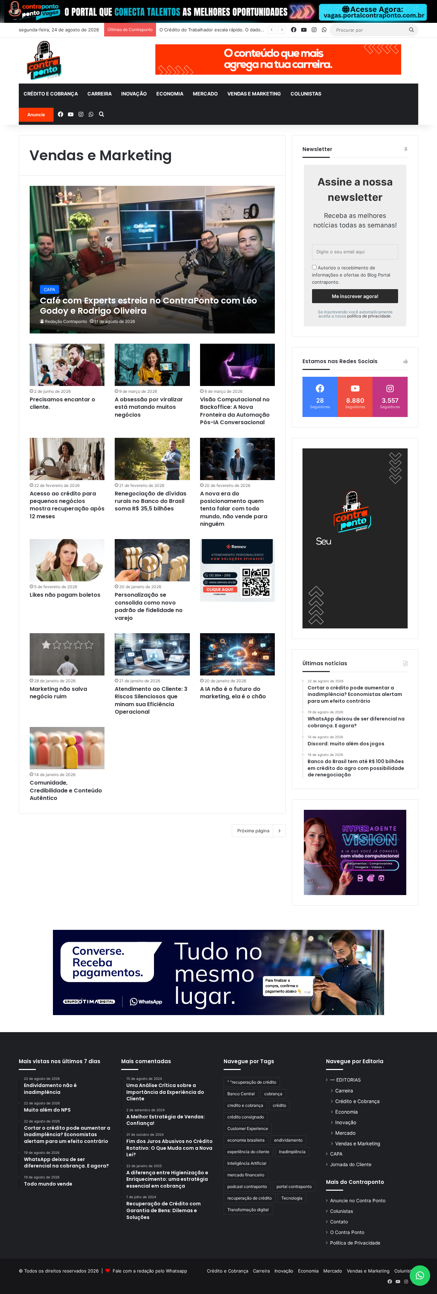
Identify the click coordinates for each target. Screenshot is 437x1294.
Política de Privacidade (355, 1243)
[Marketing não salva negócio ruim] (67, 654)
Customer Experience (247, 1128)
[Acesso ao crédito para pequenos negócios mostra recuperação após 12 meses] (67, 459)
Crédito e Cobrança (51, 93)
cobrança (273, 1093)
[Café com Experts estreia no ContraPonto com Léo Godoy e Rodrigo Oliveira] (152, 259)
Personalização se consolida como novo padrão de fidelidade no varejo (149, 606)
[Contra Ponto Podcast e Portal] (44, 60)
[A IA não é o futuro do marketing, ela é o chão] (237, 654)
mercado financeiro (245, 1174)
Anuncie (36, 114)
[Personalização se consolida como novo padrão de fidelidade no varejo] (152, 560)
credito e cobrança (245, 1105)
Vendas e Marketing (254, 93)
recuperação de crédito (249, 1198)
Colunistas (306, 93)
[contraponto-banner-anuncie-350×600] (355, 538)
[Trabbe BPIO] (355, 852)
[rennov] (237, 570)
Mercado (205, 93)
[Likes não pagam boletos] (67, 560)
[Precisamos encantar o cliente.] (67, 365)
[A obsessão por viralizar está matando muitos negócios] (152, 365)
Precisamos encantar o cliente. (62, 403)
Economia (169, 93)
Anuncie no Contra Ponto (357, 1200)
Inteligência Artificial (246, 1163)
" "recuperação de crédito (251, 1082)
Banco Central (241, 1093)
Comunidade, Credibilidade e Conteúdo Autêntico (66, 790)
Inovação (134, 93)
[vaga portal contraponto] (218, 11)
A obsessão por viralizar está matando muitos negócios (149, 407)
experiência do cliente (248, 1151)
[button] (420, 1275)
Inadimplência (292, 1151)
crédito (279, 1105)
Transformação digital (248, 1209)
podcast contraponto (247, 1186)
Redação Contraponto (66, 321)
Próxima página (253, 830)
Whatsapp (176, 1271)
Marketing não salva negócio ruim (58, 692)
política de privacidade (369, 315)
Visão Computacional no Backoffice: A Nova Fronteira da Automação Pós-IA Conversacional (235, 411)
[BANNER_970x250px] (218, 972)
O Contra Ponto (347, 1232)
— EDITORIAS (345, 1080)
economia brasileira (246, 1140)
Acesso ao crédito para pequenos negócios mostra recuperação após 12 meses (67, 505)
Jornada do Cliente (350, 1164)
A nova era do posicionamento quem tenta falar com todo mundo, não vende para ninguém (233, 509)
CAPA (336, 1154)
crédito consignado (245, 1116)
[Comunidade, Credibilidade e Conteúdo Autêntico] (67, 748)
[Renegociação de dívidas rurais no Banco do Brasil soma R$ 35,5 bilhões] (152, 459)
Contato (339, 1221)
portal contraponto (294, 1186)
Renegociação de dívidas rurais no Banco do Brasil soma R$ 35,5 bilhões (150, 501)
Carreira (99, 93)
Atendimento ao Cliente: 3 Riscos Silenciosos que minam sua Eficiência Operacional (151, 700)
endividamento (288, 1140)
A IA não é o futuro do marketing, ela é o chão (233, 692)
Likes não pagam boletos (65, 595)
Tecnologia (291, 1198)
